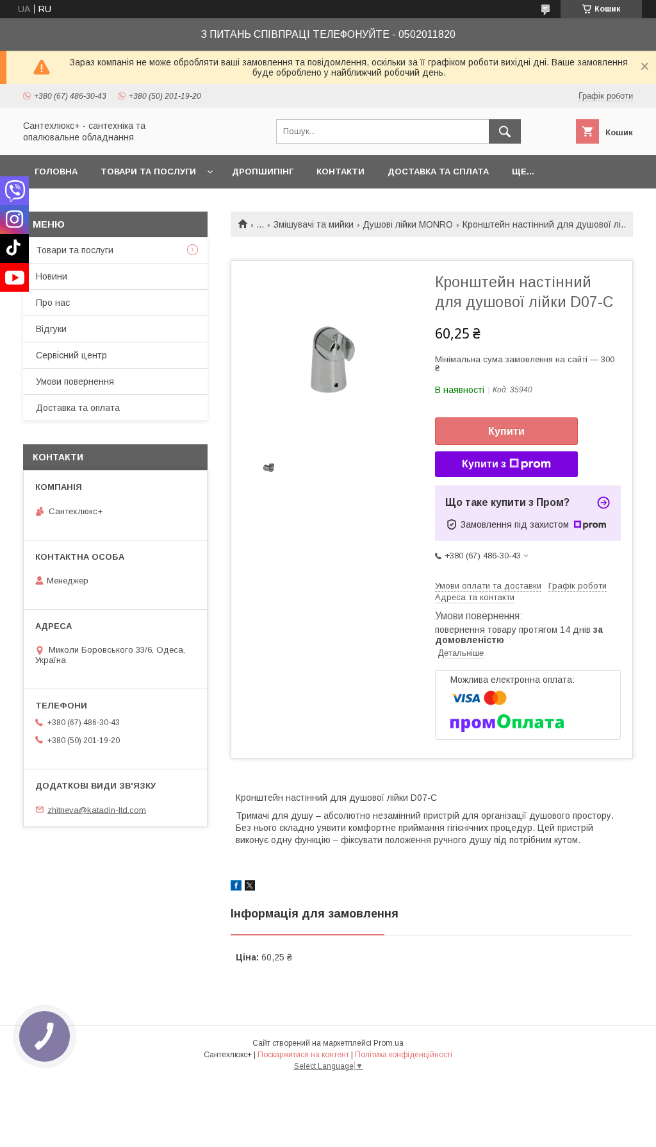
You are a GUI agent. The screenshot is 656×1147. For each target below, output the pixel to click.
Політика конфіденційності (403, 1054)
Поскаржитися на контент (303, 1054)
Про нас (53, 302)
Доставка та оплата (78, 408)
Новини (51, 276)
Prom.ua (388, 1043)
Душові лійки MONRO (408, 224)
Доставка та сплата (438, 171)
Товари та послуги (148, 171)
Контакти (340, 171)
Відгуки (51, 329)
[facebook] (236, 887)
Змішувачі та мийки (314, 224)
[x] (250, 887)
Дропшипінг (262, 171)
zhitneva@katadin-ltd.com (96, 809)
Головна (56, 171)
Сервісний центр (71, 355)
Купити (506, 431)
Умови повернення (75, 381)
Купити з (484, 463)
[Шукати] (505, 131)
